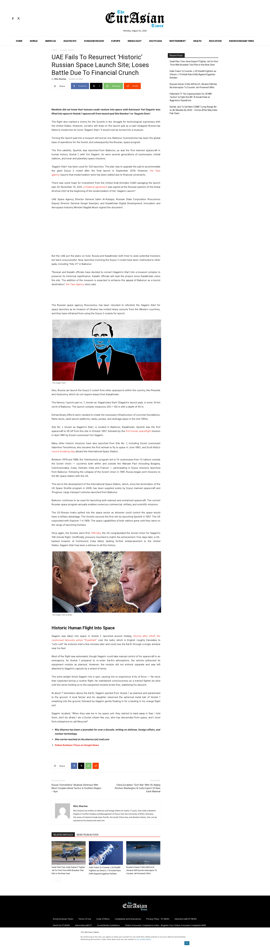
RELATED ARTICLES (63, 835)
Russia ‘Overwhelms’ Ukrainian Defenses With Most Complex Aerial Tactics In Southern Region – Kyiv (76, 788)
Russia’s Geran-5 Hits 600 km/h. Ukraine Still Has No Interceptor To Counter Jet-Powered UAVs (141, 870)
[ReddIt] (95, 766)
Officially (96, 532)
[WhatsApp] (88, 766)
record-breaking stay (63, 451)
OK (187, 943)
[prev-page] (53, 880)
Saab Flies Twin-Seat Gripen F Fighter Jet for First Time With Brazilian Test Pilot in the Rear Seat (68, 870)
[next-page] (58, 880)
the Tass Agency (75, 284)
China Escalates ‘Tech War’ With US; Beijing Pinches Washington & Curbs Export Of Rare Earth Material (137, 788)
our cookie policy (144, 939)
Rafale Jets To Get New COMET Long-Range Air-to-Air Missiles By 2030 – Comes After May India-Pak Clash (194, 110)
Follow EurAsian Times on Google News (77, 745)
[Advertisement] (105, 99)
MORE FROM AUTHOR (87, 835)
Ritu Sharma (60, 79)
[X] (18, 19)
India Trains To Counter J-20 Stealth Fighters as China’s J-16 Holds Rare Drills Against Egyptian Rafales (105, 870)
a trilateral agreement (95, 186)
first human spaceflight (138, 431)
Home (54, 50)
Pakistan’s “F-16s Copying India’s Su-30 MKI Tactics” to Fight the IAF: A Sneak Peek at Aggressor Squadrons (191, 97)
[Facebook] (13, 19)
